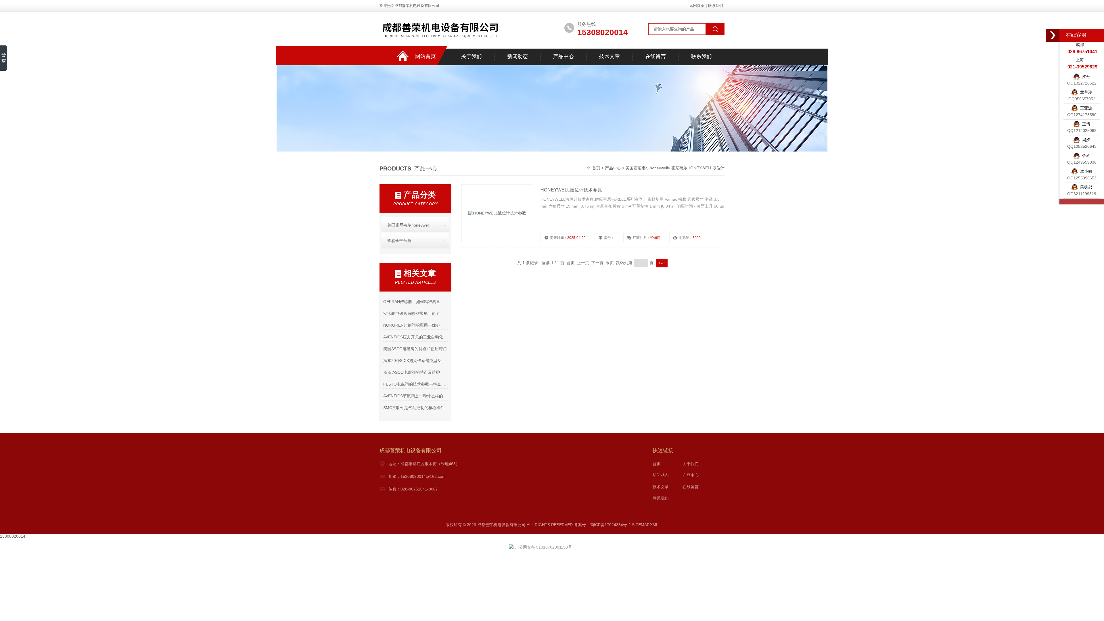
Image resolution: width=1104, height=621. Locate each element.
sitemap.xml (645, 524)
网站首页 (425, 56)
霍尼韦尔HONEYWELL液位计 (697, 168)
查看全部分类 (399, 240)
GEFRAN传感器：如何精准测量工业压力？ (415, 301)
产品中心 (563, 56)
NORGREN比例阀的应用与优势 (411, 325)
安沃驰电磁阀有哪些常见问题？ (411, 313)
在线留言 (655, 56)
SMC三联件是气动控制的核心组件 (413, 407)
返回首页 (696, 5)
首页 (596, 168)
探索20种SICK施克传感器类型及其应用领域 (415, 360)
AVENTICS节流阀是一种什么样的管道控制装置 (415, 396)
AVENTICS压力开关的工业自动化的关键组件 (415, 337)
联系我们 (715, 5)
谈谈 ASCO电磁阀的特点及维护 (411, 372)
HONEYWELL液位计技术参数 (571, 189)
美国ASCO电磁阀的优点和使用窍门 (415, 348)
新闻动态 (517, 56)
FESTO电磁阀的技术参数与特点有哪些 (415, 384)
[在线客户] (1053, 35)
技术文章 (609, 56)
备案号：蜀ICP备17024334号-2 (602, 524)
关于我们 (471, 56)
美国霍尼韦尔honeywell (647, 168)
